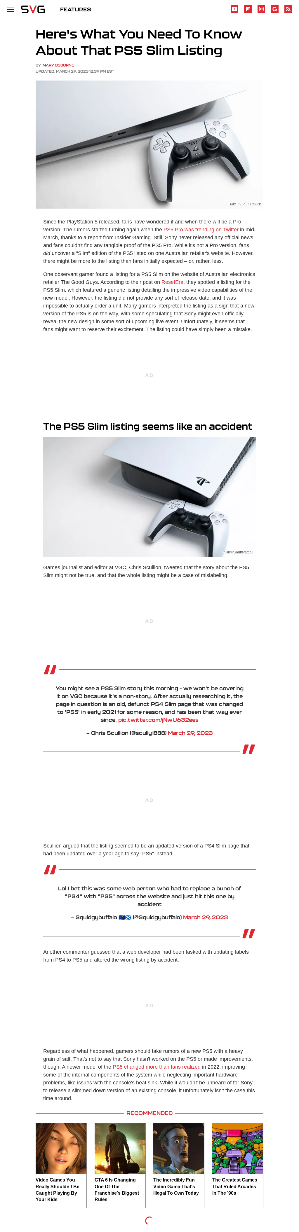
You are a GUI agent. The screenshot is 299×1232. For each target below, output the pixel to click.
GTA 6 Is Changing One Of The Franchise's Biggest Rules (117, 1189)
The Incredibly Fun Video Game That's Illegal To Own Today (176, 1186)
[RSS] (288, 11)
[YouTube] (234, 11)
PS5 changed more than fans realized (157, 1067)
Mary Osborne (58, 65)
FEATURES (75, 9)
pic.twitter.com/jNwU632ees (158, 720)
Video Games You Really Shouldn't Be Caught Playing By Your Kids (57, 1189)
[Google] (275, 11)
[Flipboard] (248, 11)
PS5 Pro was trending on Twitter (201, 230)
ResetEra (172, 282)
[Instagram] (261, 11)
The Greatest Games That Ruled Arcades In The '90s (234, 1186)
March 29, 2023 (190, 733)
